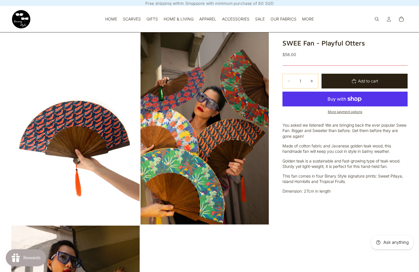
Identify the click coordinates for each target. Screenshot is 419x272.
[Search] (377, 19)
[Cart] (401, 19)
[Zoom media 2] (205, 128)
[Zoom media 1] (75, 128)
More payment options (345, 112)
